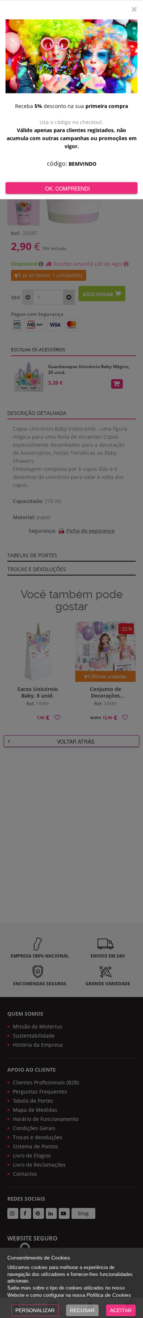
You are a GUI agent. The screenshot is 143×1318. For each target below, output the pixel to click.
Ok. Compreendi (67, 188)
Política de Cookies (109, 1295)
